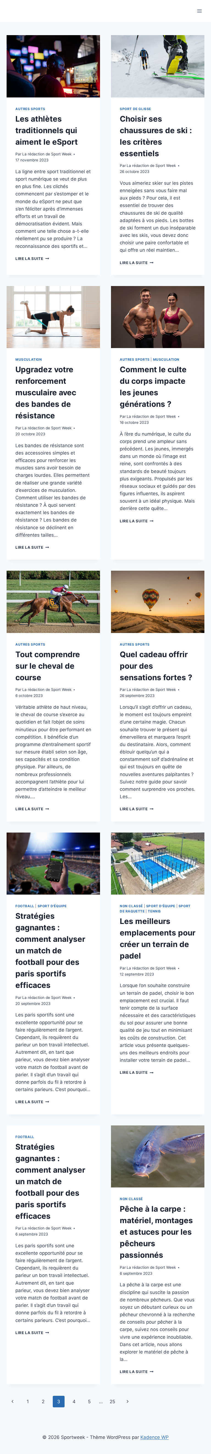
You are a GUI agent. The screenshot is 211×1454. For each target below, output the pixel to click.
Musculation (28, 359)
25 (112, 1401)
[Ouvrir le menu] (199, 11)
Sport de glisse (135, 109)
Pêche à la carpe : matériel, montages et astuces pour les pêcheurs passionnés (156, 1232)
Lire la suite (32, 258)
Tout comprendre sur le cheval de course (47, 666)
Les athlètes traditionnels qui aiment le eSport (46, 130)
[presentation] (53, 66)
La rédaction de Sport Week (46, 154)
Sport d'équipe (52, 906)
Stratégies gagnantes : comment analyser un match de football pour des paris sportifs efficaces (50, 950)
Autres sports (30, 109)
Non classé (131, 906)
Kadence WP (154, 1437)
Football (24, 906)
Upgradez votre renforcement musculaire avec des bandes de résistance (45, 392)
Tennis (154, 911)
